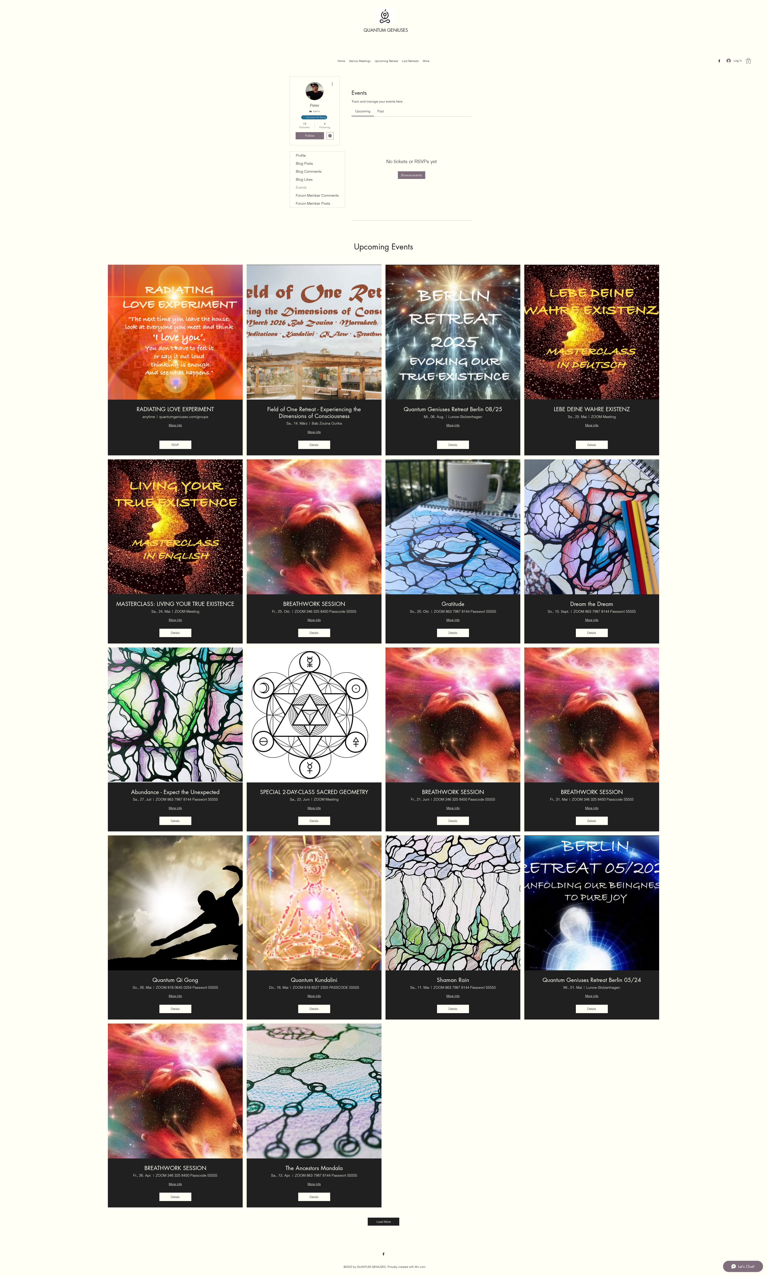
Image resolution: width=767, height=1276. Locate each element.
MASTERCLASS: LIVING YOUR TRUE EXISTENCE (175, 604)
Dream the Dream (591, 604)
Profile (301, 155)
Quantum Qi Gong (175, 980)
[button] (748, 61)
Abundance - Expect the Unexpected (175, 792)
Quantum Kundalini (314, 980)
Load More (384, 1222)
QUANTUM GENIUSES (386, 30)
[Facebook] (719, 61)
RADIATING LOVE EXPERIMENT (175, 409)
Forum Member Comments (317, 195)
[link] (362, 111)
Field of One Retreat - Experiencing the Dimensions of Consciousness (314, 412)
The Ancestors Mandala (314, 1168)
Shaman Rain (453, 980)
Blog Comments (309, 171)
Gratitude (453, 604)
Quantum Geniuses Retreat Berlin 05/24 (591, 980)
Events (301, 187)
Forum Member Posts (313, 203)
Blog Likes (304, 179)
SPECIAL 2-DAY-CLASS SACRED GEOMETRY (314, 792)
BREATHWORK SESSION (314, 604)
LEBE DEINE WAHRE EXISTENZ (592, 409)
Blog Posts (304, 163)
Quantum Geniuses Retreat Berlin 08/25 (453, 409)
